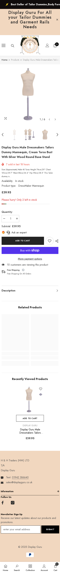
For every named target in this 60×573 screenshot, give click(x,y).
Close (57, 20)
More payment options (30, 259)
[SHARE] (56, 241)
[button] (49, 119)
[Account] (47, 45)
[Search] (13, 46)
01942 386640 (20, 477)
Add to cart (22, 240)
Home (4, 59)
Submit (50, 529)
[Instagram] (12, 502)
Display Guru (30, 425)
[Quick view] (40, 394)
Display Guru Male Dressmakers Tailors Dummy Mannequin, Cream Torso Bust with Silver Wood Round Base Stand (30, 431)
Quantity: (7, 212)
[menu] (3, 45)
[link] (50, 241)
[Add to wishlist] (40, 389)
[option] (30, 94)
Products (15, 59)
